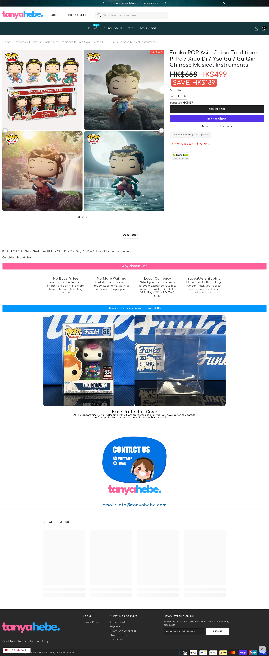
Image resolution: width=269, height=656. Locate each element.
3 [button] (87, 217)
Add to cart (217, 109)
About (56, 15)
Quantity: (176, 90)
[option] (134, 3)
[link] (134, 266)
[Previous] (103, 3)
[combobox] (134, 15)
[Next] (165, 3)
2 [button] (83, 217)
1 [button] (79, 217)
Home (6, 42)
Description (130, 234)
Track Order (77, 15)
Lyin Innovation (65, 652)
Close (224, 3)
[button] (5, 130)
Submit (217, 631)
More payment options (217, 126)
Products (20, 42)
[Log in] (256, 28)
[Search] (131, 15)
